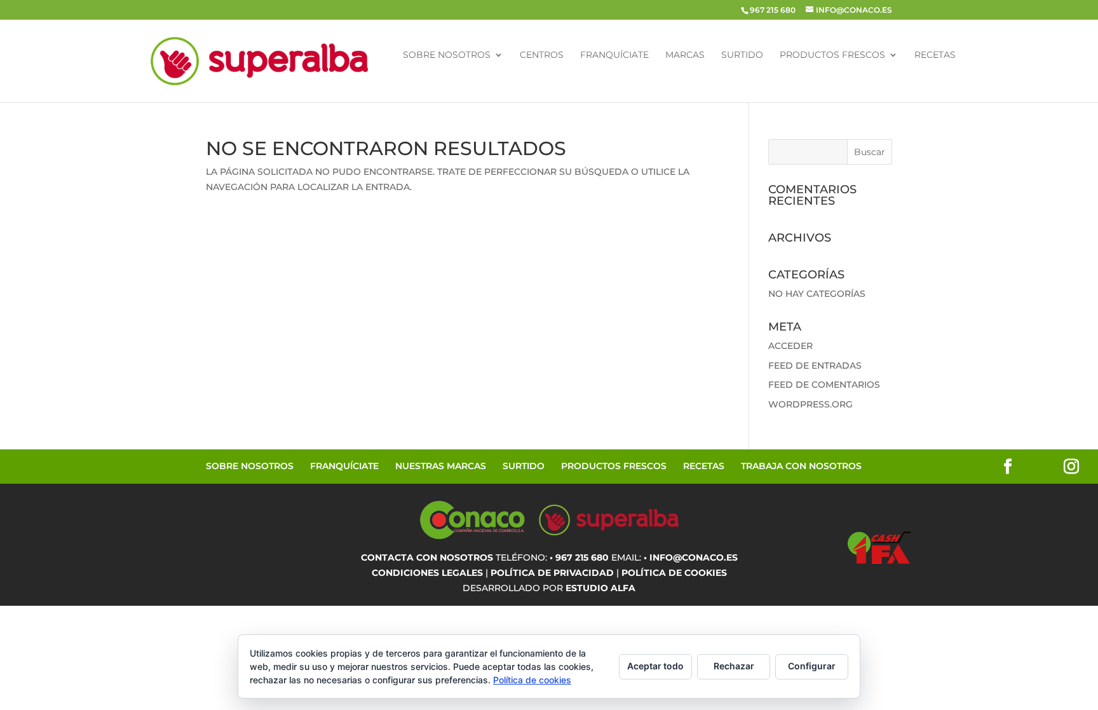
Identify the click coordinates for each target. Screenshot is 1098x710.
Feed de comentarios (824, 384)
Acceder (790, 346)
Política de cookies (532, 679)
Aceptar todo (655, 665)
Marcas (685, 55)
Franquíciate (614, 55)
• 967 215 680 (579, 557)
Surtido (742, 55)
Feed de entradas (815, 365)
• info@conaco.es (691, 557)
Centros (542, 55)
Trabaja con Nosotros (801, 466)
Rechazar (734, 665)
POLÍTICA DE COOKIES (674, 572)
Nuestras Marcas (440, 466)
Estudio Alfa (600, 588)
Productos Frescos (832, 55)
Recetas (935, 55)
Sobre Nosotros (447, 55)
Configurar (812, 665)
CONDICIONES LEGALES (427, 572)
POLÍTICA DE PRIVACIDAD (552, 572)
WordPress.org (810, 404)
